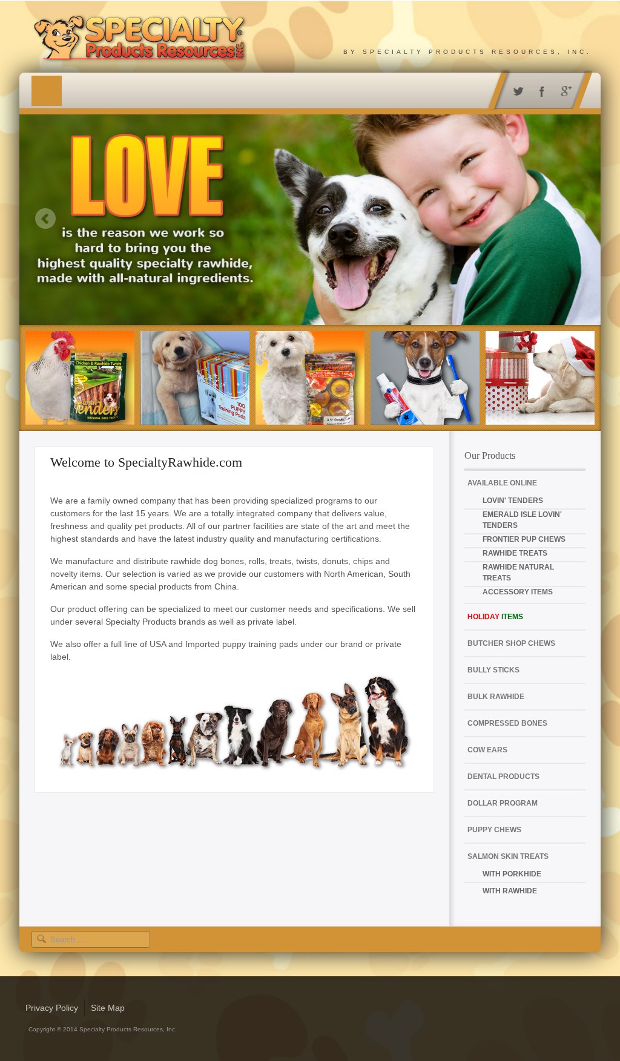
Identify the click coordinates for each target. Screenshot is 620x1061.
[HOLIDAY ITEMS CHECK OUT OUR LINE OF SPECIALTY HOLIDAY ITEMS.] (540, 378)
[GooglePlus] (564, 90)
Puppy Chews (494, 830)
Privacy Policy (51, 1008)
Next (575, 218)
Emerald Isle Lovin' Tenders (522, 520)
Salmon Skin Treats (508, 856)
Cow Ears (487, 750)
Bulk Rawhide (495, 696)
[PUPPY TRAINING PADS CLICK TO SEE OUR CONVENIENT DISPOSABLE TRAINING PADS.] (194, 378)
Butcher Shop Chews (511, 643)
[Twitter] (515, 90)
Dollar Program (502, 803)
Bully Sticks (493, 670)
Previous (45, 218)
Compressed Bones (507, 723)
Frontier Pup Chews (524, 539)
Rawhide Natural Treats (518, 572)
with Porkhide (512, 874)
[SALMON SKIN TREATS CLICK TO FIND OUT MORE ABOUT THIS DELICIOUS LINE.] (310, 378)
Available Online (502, 483)
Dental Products (503, 776)
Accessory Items (518, 592)
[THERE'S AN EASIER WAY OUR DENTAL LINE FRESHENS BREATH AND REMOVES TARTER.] (425, 378)
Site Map (108, 1008)
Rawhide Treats (515, 553)
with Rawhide (510, 891)
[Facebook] (539, 90)
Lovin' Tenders (513, 500)
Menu (46, 91)
